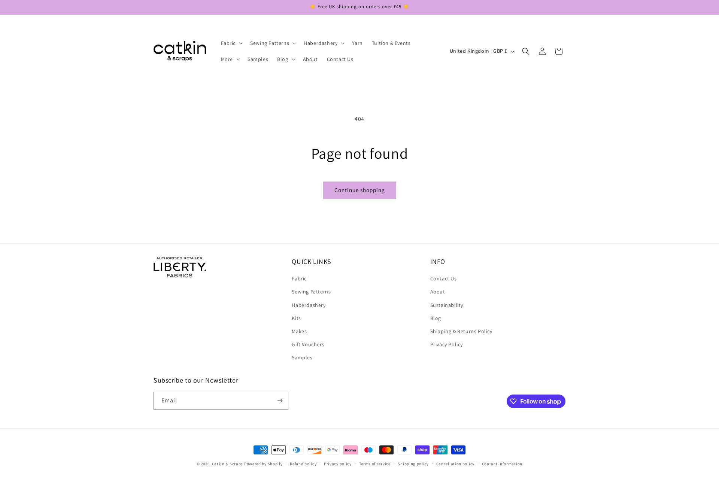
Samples (302, 357)
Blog (435, 318)
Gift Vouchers (308, 344)
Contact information (502, 463)
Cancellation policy (455, 463)
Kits (296, 318)
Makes (299, 331)
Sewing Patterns (311, 291)
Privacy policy (338, 463)
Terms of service (375, 463)
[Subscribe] (279, 401)
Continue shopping (359, 190)
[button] (231, 43)
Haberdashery (308, 305)
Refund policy (303, 463)
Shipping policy (413, 463)
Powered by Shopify (263, 463)
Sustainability (446, 305)
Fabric (299, 278)
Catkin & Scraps (227, 463)
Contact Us (443, 278)
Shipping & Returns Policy (461, 331)
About (437, 291)
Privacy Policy (446, 344)
